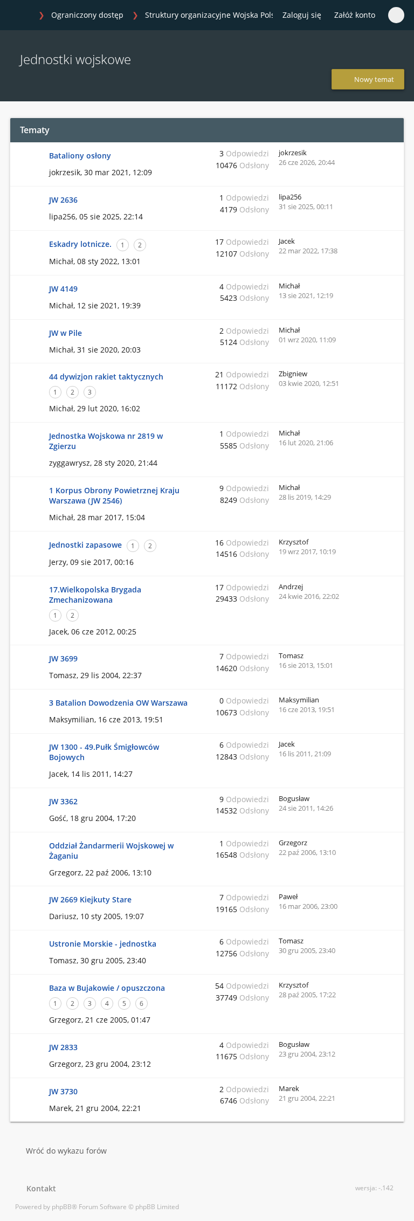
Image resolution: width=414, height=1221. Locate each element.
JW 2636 (63, 200)
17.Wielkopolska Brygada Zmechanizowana (95, 594)
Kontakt (39, 1188)
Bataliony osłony (80, 155)
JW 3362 (63, 801)
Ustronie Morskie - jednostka (102, 944)
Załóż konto (354, 15)
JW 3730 (63, 1091)
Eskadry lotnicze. (80, 244)
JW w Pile (65, 333)
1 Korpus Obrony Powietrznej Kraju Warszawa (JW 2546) (114, 495)
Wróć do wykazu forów (66, 1151)
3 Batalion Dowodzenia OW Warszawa (118, 703)
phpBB (62, 1206)
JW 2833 (63, 1047)
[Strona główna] (21, 15)
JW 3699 (63, 658)
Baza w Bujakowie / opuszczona (107, 988)
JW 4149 (63, 289)
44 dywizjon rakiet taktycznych (106, 376)
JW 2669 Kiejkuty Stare (90, 899)
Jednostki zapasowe (85, 545)
